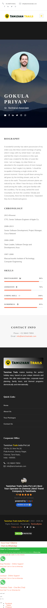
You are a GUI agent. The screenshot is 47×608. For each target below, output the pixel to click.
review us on (22, 505)
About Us (7, 411)
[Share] (1, 602)
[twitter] (11, 6)
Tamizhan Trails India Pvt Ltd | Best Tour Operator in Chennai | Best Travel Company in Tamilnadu (24, 488)
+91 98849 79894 (13, 463)
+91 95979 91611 (11, 3)
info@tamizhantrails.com (29, 3)
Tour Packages (10, 418)
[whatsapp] (25, 115)
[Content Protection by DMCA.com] (23, 533)
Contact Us (8, 424)
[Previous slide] (1, 593)
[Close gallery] (1, 596)
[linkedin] (8, 6)
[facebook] (4, 6)
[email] (5, 115)
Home (6, 405)
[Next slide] (3, 593)
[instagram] (15, 6)
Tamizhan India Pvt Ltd (17, 445)
